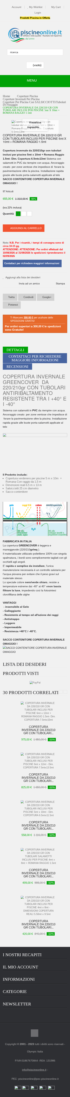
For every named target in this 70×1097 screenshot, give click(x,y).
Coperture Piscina (27, 96)
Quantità (8, 213)
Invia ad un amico (29, 283)
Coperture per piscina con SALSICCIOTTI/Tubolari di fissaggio (34, 103)
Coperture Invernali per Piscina (21, 99)
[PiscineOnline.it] (35, 35)
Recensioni (17, 366)
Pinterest (12, 304)
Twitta (11, 297)
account (16, 7)
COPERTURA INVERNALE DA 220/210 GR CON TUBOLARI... (38, 730)
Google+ (47, 297)
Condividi (28, 297)
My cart (56, 7)
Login (38, 12)
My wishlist (35, 7)
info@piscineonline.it (34, 1069)
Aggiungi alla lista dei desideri (22, 277)
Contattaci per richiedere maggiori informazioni (35, 358)
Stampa (60, 283)
